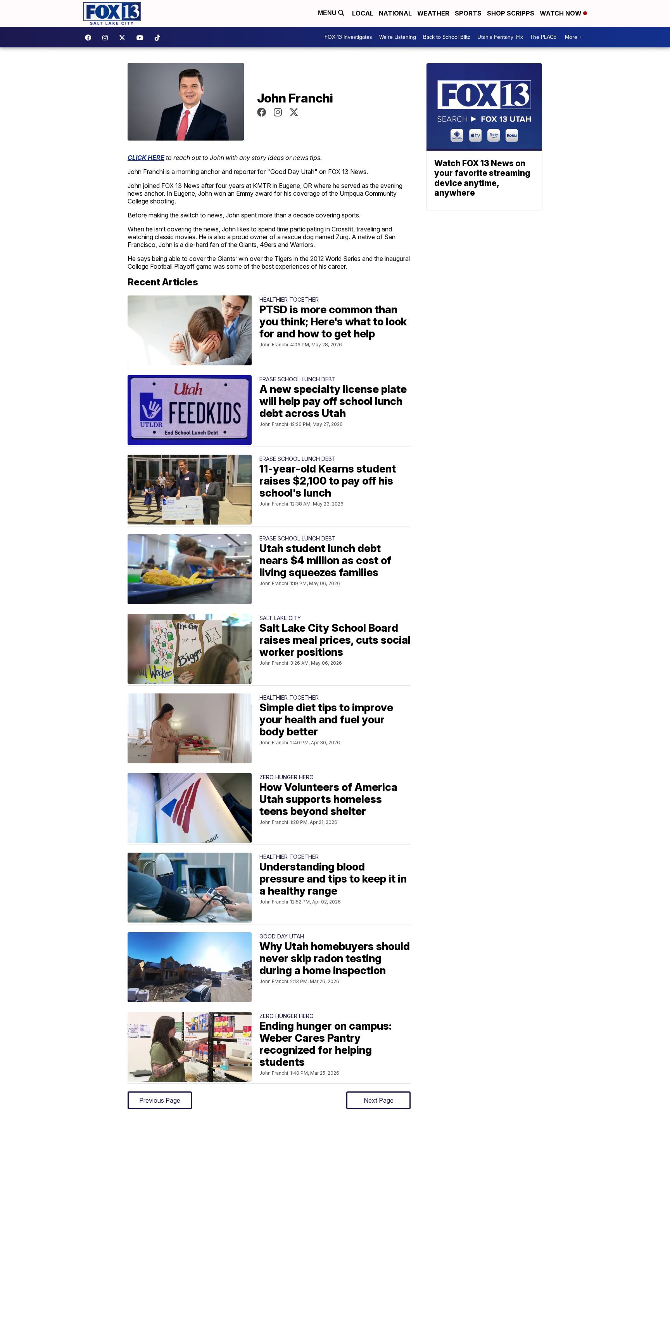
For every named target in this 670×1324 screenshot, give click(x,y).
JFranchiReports (261, 112)
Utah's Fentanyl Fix (500, 37)
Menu (328, 13)
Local (362, 13)
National (395, 13)
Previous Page (159, 1100)
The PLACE (543, 37)
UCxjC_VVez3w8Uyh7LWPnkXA (141, 38)
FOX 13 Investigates (348, 37)
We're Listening (397, 37)
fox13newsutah (90, 38)
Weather (433, 13)
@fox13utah (159, 38)
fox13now (107, 38)
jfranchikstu (278, 112)
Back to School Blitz (446, 37)
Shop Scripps (510, 13)
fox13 (124, 38)
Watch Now (561, 13)
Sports (468, 13)
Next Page (379, 1100)
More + (573, 37)
